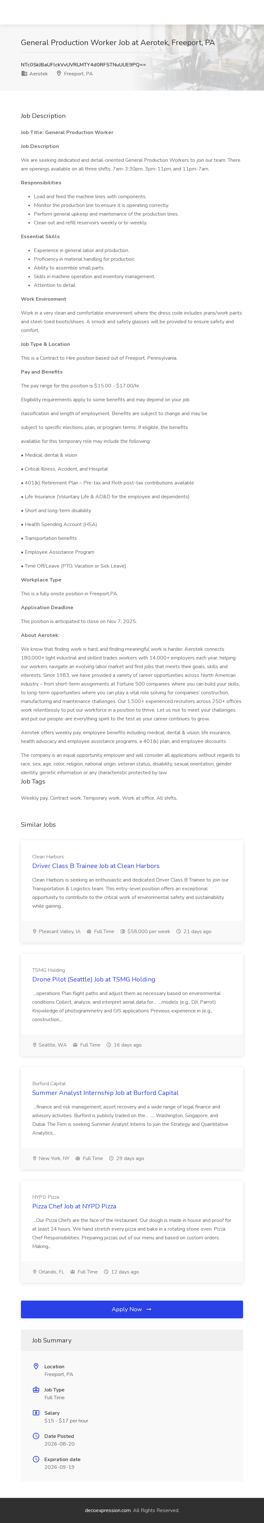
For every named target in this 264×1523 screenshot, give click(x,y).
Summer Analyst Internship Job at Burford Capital (105, 1093)
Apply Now (128, 1309)
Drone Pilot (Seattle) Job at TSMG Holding (94, 979)
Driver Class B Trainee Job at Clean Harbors (96, 866)
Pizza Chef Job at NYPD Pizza (74, 1206)
